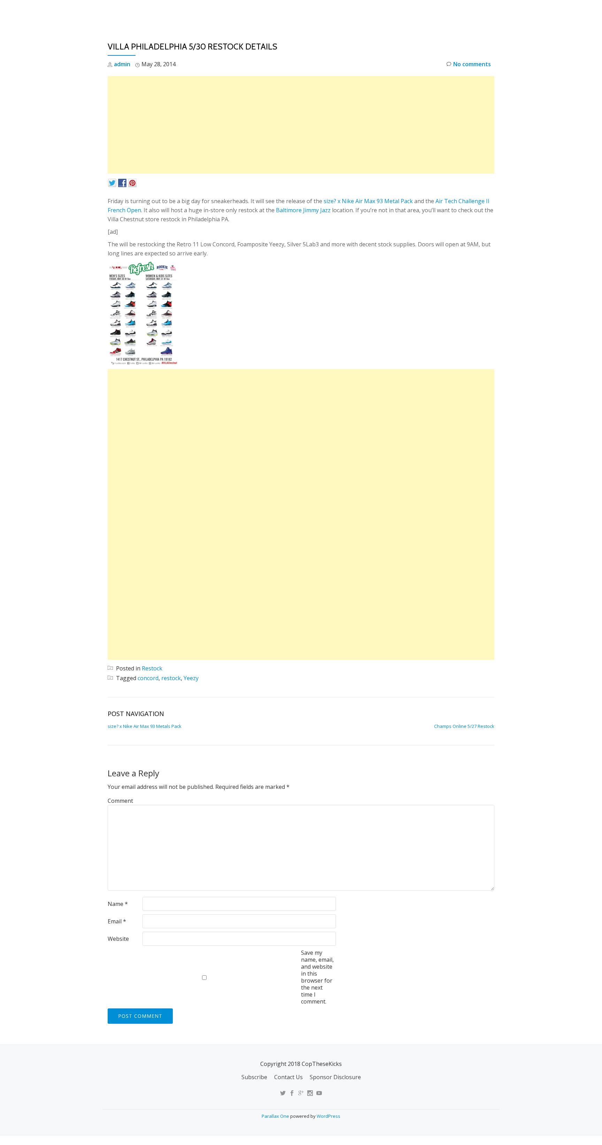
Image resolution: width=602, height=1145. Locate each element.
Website (118, 938)
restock (171, 678)
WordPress (328, 1116)
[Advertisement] (301, 125)
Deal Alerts (454, 12)
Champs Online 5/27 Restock (464, 726)
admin (122, 64)
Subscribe (254, 1077)
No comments (472, 64)
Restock (413, 12)
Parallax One (276, 1116)
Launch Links (371, 12)
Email (117, 921)
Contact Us (288, 1077)
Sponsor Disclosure (335, 1077)
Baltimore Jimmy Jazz (303, 210)
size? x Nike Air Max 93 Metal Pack (368, 201)
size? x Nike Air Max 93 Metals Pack (145, 726)
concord (148, 678)
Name (118, 903)
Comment (120, 800)
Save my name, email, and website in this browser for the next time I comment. (317, 977)
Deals (490, 12)
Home (334, 12)
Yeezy (191, 678)
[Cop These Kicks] (176, 12)
